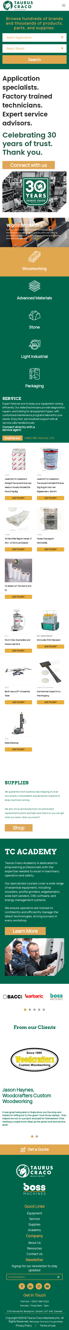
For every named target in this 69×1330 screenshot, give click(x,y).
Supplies (34, 1224)
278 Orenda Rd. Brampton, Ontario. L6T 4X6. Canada (34, 1311)
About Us (34, 1243)
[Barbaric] (34, 999)
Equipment (34, 1213)
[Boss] (56, 999)
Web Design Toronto (38, 1321)
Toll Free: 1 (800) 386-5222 (34, 1301)
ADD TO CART (18, 498)
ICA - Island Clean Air (44, 636)
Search (34, 59)
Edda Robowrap (11, 742)
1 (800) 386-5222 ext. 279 (39, 438)
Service (34, 1219)
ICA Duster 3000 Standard (48, 640)
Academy (34, 1230)
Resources (34, 1248)
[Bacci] (12, 999)
